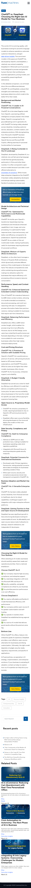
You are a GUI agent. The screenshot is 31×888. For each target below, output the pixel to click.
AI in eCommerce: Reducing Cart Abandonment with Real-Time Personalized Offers (14, 786)
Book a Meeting (16, 546)
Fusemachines (7, 22)
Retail (3, 801)
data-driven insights (8, 56)
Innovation (6, 708)
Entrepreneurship (8, 703)
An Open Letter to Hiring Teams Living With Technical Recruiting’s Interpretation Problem (15, 739)
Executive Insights (7, 836)
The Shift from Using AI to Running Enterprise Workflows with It (14, 758)
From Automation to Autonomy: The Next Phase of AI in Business (14, 822)
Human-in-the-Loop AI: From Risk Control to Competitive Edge (14, 753)
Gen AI (20, 703)
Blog (3, 10)
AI (9, 699)
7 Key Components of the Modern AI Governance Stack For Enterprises (15, 748)
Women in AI (8, 744)
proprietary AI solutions (9, 172)
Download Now (15, 199)
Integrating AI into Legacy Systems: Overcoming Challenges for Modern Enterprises (13, 859)
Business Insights (19, 699)
